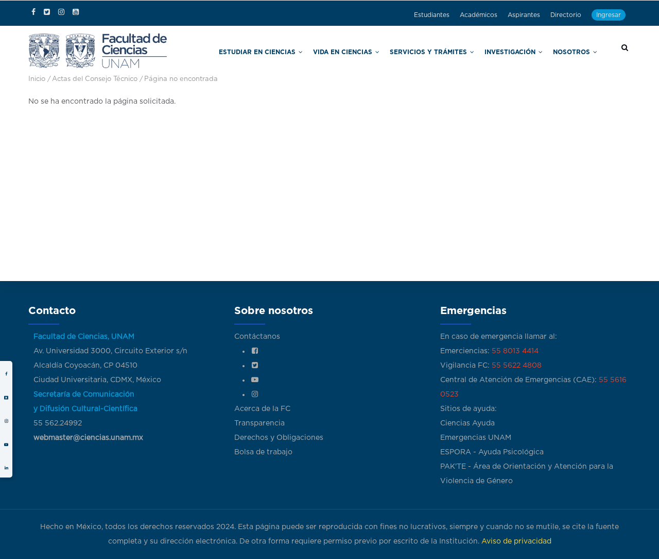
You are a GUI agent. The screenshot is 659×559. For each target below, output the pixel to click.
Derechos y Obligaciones (278, 437)
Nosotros (578, 50)
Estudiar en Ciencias (326, 50)
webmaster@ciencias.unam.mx (88, 437)
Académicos (478, 15)
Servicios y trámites (462, 50)
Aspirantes (524, 15)
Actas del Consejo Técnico (94, 79)
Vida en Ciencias (394, 50)
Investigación (527, 50)
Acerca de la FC (262, 409)
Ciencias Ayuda (467, 423)
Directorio (565, 15)
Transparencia (259, 423)
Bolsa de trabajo (263, 452)
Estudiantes (431, 15)
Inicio (36, 79)
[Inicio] (97, 50)
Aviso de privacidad (516, 541)
